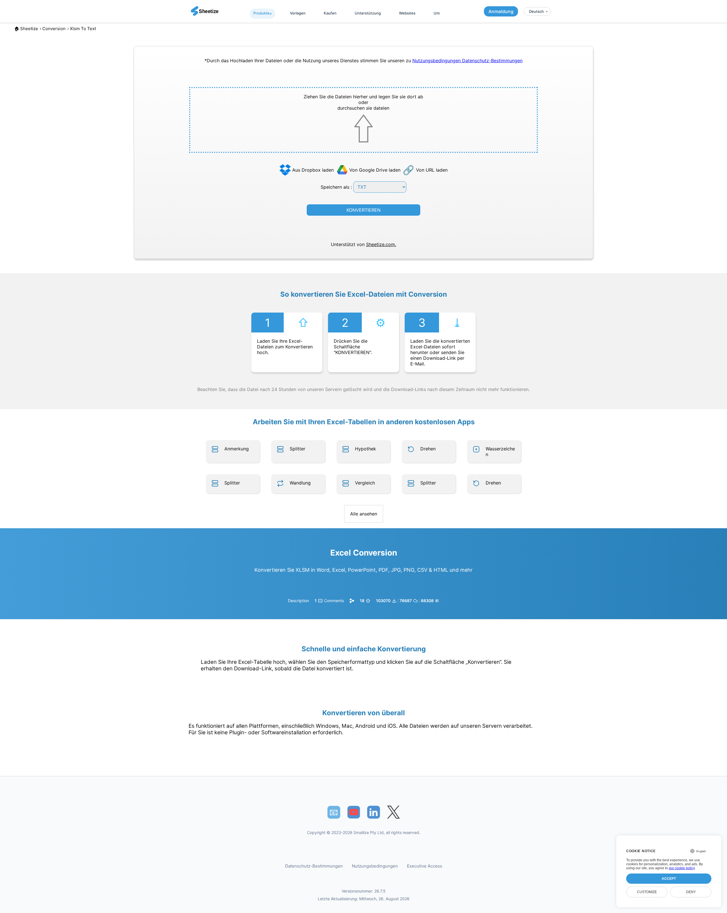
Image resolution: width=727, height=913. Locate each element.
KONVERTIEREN (363, 210)
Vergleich (365, 483)
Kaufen (330, 13)
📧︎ (333, 812)
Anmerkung (236, 449)
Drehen (428, 449)
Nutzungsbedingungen (437, 60)
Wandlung (300, 483)
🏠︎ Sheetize (26, 28)
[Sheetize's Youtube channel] (353, 812)
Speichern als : (337, 187)
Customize (647, 892)
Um (437, 13)
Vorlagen (298, 13)
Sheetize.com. (381, 244)
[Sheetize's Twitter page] (393, 812)
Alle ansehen (363, 514)
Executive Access (424, 866)
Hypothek (365, 449)
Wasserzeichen (500, 451)
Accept (669, 879)
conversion (54, 28)
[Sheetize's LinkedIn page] (373, 812)
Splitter (297, 449)
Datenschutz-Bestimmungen (492, 60)
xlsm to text (83, 28)
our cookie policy (682, 868)
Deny (691, 892)
